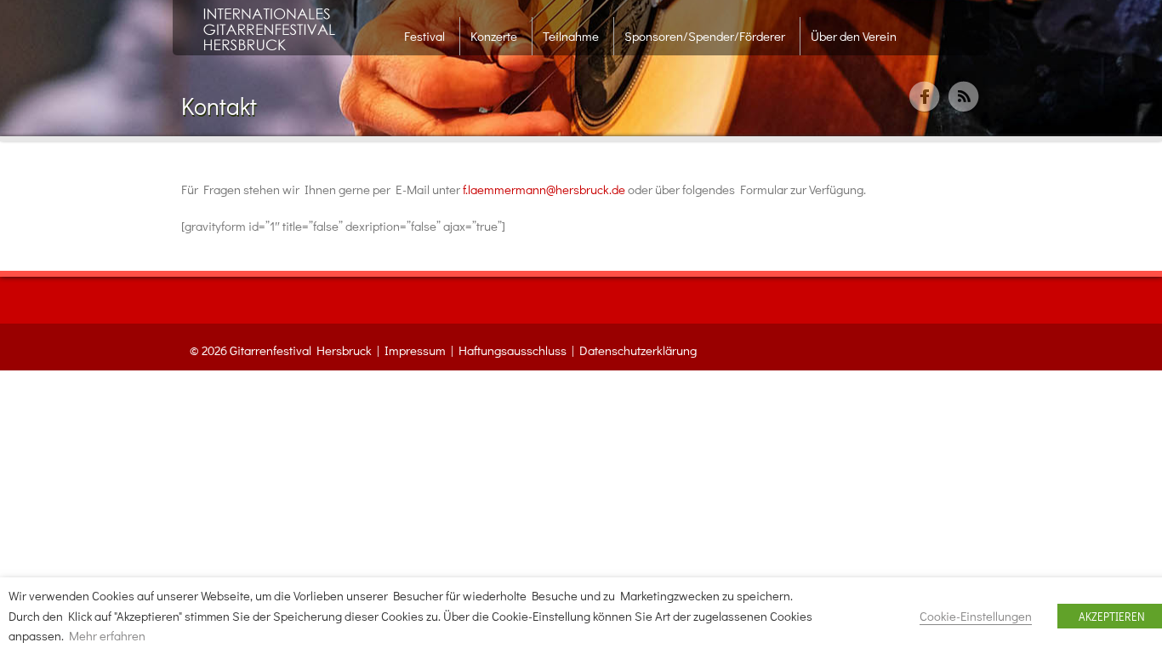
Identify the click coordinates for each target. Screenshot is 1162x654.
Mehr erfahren (107, 636)
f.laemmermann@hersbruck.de (544, 189)
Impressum (415, 350)
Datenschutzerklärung (638, 350)
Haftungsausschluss (513, 350)
